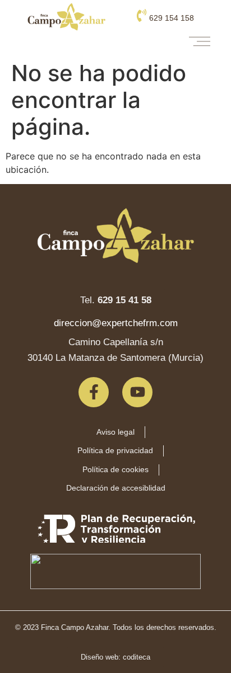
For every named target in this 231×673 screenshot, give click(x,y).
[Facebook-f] (93, 392)
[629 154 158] (141, 15)
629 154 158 (171, 17)
